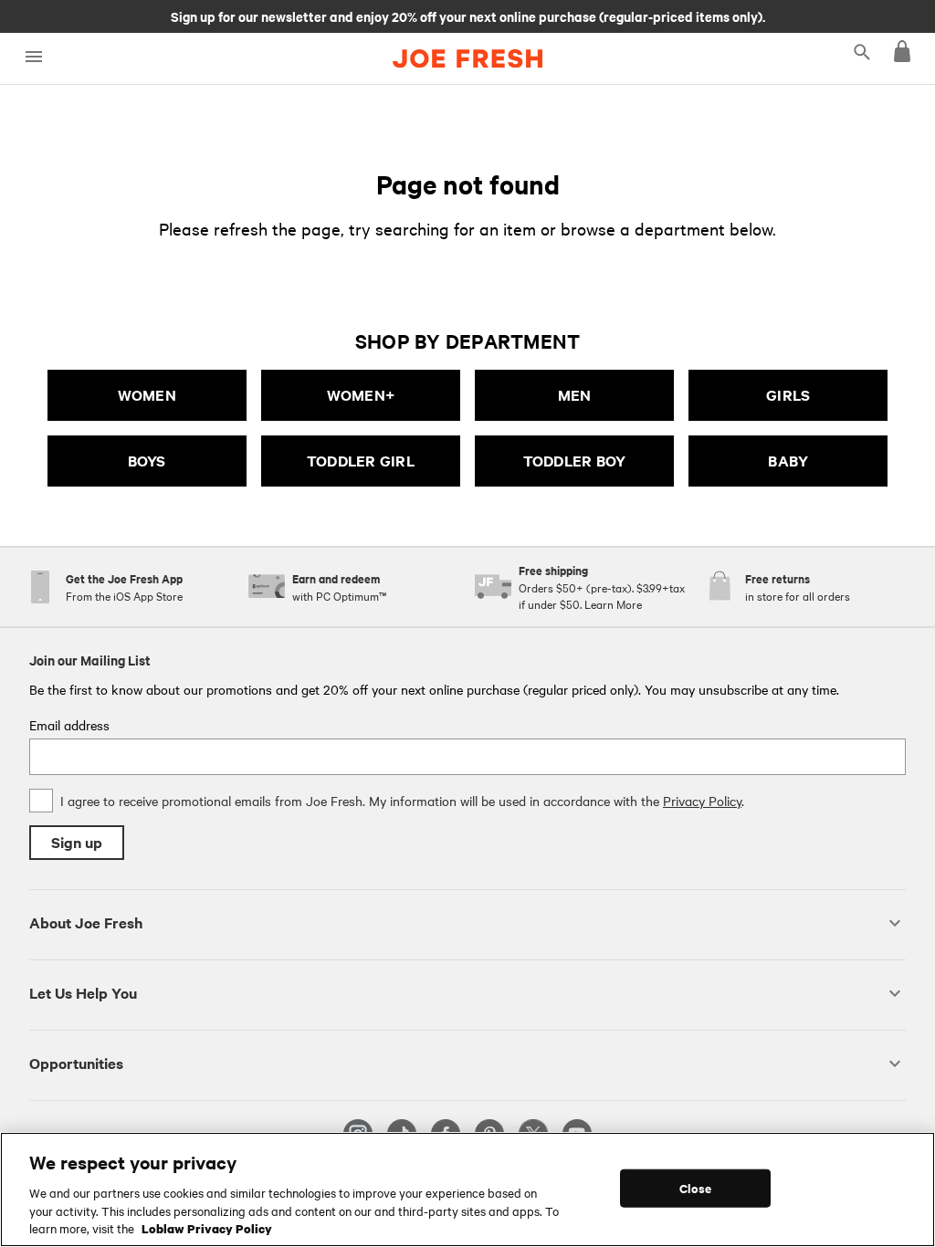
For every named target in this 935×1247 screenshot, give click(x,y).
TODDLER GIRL (361, 460)
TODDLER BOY (574, 460)
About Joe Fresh (85, 922)
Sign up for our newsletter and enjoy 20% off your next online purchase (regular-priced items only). (468, 15)
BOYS (147, 460)
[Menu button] (33, 57)
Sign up (76, 842)
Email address (69, 725)
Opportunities (76, 1063)
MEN (575, 394)
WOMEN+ (361, 394)
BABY (788, 460)
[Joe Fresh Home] (467, 58)
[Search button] (862, 51)
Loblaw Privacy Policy (207, 1228)
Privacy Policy (702, 800)
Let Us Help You (83, 992)
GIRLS (788, 394)
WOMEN (147, 394)
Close (695, 1188)
